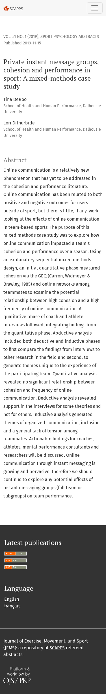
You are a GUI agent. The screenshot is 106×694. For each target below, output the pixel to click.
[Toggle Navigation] (95, 8)
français (12, 606)
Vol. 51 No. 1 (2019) (20, 36)
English (11, 599)
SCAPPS (57, 647)
